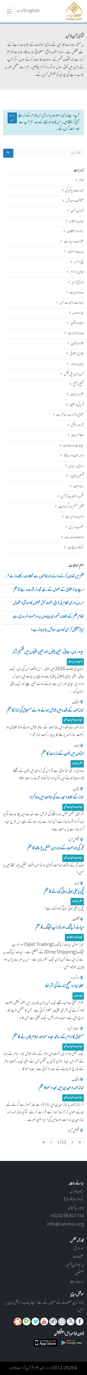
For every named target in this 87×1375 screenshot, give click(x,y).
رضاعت (78, 486)
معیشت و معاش (74, 201)
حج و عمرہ (78, 262)
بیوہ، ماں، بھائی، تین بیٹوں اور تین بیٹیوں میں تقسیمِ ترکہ (48, 652)
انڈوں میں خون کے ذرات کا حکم (62, 754)
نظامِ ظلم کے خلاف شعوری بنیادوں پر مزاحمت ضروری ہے (48, 617)
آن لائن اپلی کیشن (74, 374)
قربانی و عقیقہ (76, 405)
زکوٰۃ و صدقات (75, 548)
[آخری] (44, 1142)
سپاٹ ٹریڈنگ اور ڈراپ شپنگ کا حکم (59, 927)
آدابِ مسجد (77, 211)
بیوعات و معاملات (73, 446)
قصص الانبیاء (76, 476)
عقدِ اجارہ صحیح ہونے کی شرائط (64, 986)
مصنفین (79, 1273)
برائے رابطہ (77, 1282)
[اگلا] (51, 1142)
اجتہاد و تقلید (77, 323)
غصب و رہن (76, 527)
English (31, 11)
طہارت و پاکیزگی (74, 191)
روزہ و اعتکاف (75, 231)
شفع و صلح (78, 384)
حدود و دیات (76, 292)
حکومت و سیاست (74, 242)
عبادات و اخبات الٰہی (71, 303)
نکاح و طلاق (76, 354)
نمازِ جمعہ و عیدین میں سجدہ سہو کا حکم (61, 1088)
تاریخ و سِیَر (77, 282)
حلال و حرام (77, 272)
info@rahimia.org (65, 1224)
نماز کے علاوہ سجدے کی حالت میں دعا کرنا (57, 797)
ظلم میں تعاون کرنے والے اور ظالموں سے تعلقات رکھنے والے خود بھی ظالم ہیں (43, 577)
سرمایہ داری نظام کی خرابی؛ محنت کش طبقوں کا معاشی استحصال (48, 603)
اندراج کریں (12, 118)
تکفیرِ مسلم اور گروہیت (71, 507)
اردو (19, 11)
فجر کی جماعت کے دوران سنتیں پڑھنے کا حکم (55, 848)
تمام (81, 180)
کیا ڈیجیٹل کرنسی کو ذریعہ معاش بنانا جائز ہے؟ (57, 630)
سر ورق (79, 1248)
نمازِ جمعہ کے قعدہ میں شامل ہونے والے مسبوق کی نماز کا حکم (45, 710)
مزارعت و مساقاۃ (74, 456)
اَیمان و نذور (77, 364)
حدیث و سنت (75, 252)
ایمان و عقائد (76, 221)
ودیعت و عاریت (74, 537)
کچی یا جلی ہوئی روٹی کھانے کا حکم (64, 892)
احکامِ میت (77, 435)
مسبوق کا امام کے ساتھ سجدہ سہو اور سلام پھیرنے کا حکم (48, 1037)
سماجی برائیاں (76, 466)
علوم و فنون (77, 344)
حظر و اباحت (77, 394)
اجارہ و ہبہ (78, 313)
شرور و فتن (77, 425)
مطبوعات (78, 1257)
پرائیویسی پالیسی (75, 1265)
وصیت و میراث (74, 517)
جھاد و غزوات (76, 333)
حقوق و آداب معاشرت (70, 415)
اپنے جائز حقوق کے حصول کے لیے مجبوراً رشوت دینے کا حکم (48, 590)
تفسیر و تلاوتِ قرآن (72, 496)
